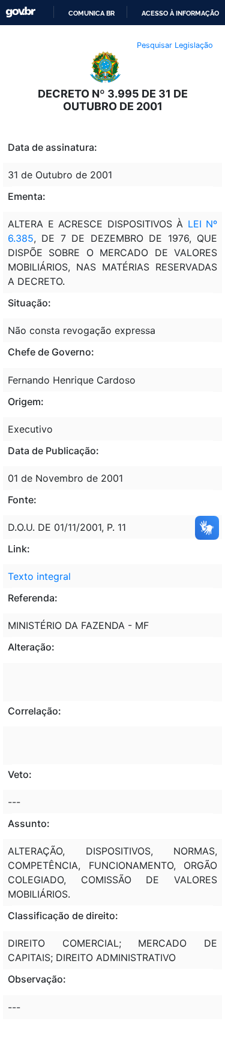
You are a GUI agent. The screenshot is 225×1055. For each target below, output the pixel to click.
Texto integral (39, 576)
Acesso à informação (180, 13)
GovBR (20, 12)
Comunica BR (91, 13)
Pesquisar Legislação (175, 45)
